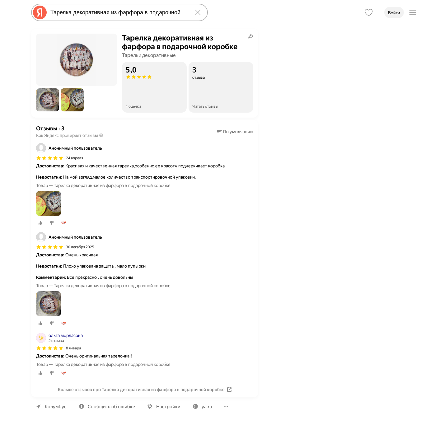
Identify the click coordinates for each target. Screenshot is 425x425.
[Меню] (412, 12)
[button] (47, 99)
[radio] (40, 223)
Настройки (168, 406)
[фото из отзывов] (48, 204)
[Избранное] (369, 12)
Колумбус (56, 406)
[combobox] (118, 12)
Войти (394, 12)
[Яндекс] (40, 12)
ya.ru (207, 406)
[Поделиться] (250, 36)
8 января (73, 348)
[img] (49, 158)
